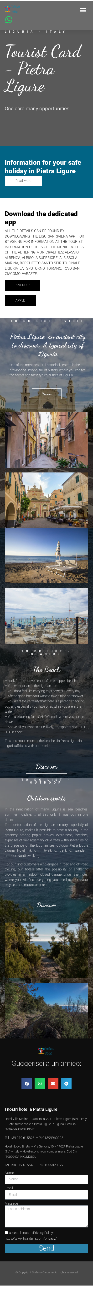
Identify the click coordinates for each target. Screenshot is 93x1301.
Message (11, 1203)
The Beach (46, 669)
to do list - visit (47, 321)
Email (9, 1188)
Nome (9, 1173)
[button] (83, 10)
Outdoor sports (46, 798)
